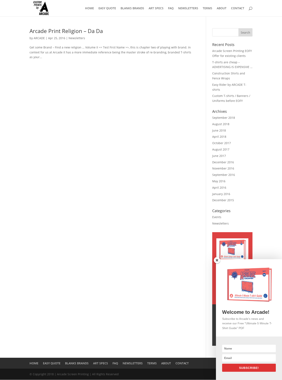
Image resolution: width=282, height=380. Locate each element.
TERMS (207, 8)
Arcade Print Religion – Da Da (66, 31)
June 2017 (219, 156)
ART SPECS (156, 8)
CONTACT (237, 8)
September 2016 (223, 175)
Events (216, 217)
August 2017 (220, 149)
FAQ (171, 8)
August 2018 (220, 124)
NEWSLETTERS (188, 8)
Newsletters (77, 38)
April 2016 (219, 187)
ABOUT (221, 8)
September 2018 (223, 118)
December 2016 (223, 162)
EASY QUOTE (107, 8)
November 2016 (223, 168)
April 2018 (219, 137)
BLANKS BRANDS (132, 8)
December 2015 (223, 200)
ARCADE (39, 38)
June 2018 (219, 130)
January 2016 (221, 194)
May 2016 (218, 181)
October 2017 (221, 143)
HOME (89, 8)
